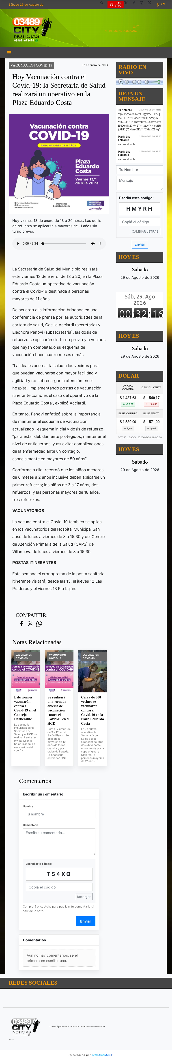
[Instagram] (143, 4)
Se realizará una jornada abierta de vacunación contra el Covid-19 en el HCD (58, 710)
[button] (103, 4)
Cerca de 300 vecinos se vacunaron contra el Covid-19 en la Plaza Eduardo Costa (92, 710)
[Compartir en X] (30, 624)
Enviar (85, 921)
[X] (127, 4)
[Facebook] (135, 4)
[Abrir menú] (9, 52)
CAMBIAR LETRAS (145, 231)
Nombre (28, 806)
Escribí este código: (39, 863)
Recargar (83, 897)
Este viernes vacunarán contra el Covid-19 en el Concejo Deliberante (25, 708)
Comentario (30, 825)
